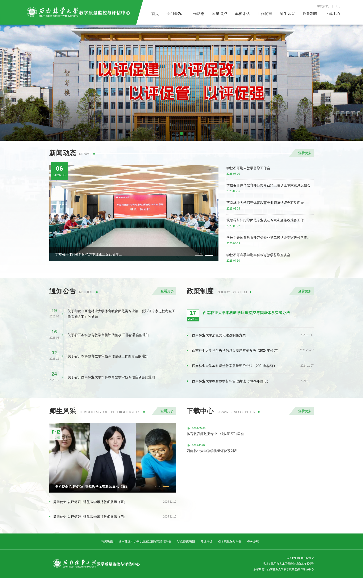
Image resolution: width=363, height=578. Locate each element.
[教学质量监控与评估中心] (78, 12)
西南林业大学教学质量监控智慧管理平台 (145, 541)
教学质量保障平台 (230, 541)
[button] (181, 133)
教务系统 (253, 541)
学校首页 (323, 6)
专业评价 (206, 541)
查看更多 (305, 153)
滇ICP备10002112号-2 (300, 558)
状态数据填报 (186, 541)
